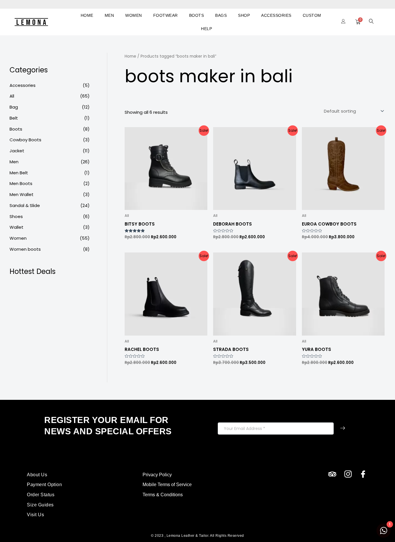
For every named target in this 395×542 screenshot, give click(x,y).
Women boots (25, 249)
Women (18, 238)
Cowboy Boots (25, 140)
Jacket (17, 151)
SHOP (244, 15)
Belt (14, 118)
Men (14, 162)
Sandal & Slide (25, 205)
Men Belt (19, 173)
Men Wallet (22, 194)
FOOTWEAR (165, 15)
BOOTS (196, 15)
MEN (109, 15)
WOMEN (133, 15)
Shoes (16, 216)
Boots (16, 129)
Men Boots (21, 183)
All (12, 96)
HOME (87, 15)
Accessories (23, 85)
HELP (206, 28)
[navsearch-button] (371, 22)
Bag (14, 107)
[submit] (343, 428)
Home (130, 56)
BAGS (221, 15)
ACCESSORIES (276, 15)
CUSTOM (312, 15)
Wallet (16, 227)
